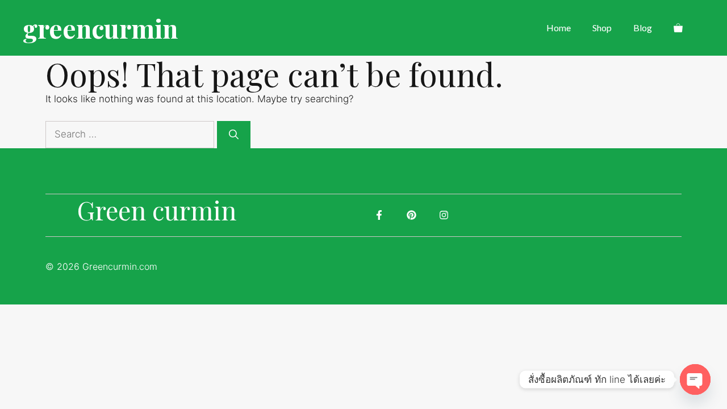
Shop (602, 27)
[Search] (233, 134)
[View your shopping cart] (678, 28)
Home (558, 27)
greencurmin (100, 28)
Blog (642, 27)
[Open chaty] (695, 379)
